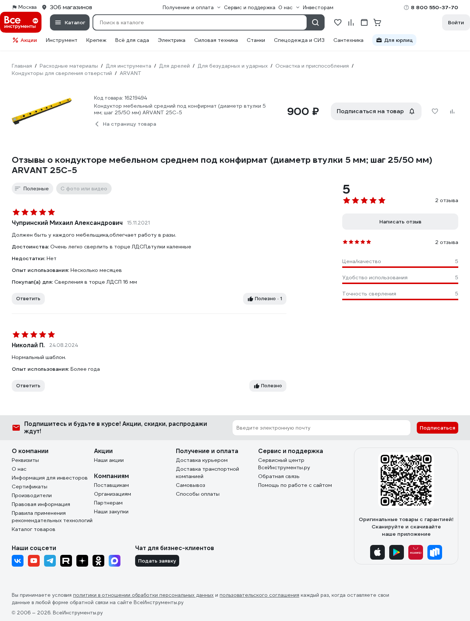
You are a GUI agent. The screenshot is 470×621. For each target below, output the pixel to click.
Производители (32, 495)
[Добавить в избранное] (435, 111)
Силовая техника (216, 40)
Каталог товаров (33, 529)
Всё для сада (132, 40)
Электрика (171, 40)
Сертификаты (29, 486)
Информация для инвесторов (50, 477)
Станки (256, 40)
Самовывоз (190, 485)
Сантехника (348, 40)
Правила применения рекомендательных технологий (52, 517)
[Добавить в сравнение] (452, 111)
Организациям (112, 494)
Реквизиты (25, 460)
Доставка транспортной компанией (207, 473)
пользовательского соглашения (259, 595)
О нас (19, 469)
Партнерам (108, 502)
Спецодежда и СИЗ (299, 40)
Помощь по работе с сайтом (295, 485)
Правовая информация (41, 504)
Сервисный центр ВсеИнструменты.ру (284, 464)
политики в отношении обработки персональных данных (143, 595)
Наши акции (109, 460)
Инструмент (61, 40)
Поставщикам (111, 485)
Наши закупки (111, 511)
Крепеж (96, 40)
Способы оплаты (198, 494)
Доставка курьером (202, 460)
